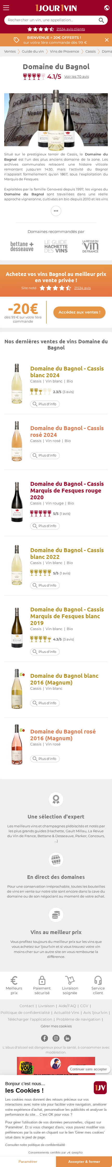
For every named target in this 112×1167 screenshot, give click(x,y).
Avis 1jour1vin (95, 1012)
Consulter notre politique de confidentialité (35, 1145)
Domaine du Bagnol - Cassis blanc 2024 (67, 372)
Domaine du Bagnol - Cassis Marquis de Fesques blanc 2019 (67, 616)
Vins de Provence (64, 51)
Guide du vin (33, 51)
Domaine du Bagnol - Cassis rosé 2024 (67, 431)
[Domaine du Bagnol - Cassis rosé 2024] (17, 442)
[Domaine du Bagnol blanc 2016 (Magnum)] (17, 689)
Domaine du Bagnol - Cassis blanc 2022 (67, 553)
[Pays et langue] (107, 8)
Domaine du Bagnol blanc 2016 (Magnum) (64, 679)
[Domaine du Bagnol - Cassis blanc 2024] (17, 384)
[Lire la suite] (56, 211)
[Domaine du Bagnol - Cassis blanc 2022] (17, 565)
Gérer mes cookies (56, 1026)
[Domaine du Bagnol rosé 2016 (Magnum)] (17, 745)
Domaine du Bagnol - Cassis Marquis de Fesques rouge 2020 (67, 490)
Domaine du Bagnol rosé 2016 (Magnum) (63, 735)
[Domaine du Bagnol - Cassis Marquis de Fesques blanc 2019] (17, 628)
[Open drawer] (6, 8)
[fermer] (107, 40)
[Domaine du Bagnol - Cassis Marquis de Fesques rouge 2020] (17, 502)
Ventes (10, 51)
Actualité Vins (66, 1012)
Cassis (90, 51)
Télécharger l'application (30, 1019)
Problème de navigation (78, 1019)
